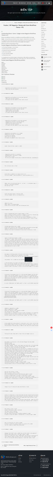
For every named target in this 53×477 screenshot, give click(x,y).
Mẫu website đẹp (22, 3)
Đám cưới (43, 35)
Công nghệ (43, 34)
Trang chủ (15, 3)
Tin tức (33, 3)
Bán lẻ (42, 26)
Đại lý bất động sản (47, 66)
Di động (42, 37)
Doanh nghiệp (43, 39)
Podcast (45, 69)
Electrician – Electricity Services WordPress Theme (11, 445)
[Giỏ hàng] (49, 3)
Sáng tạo (42, 48)
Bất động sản (43, 28)
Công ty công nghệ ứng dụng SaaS (47, 61)
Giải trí (42, 41)
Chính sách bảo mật (37, 475)
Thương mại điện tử (44, 50)
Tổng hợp (43, 52)
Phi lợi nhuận (43, 46)
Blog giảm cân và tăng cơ (47, 58)
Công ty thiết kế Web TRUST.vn (11, 475)
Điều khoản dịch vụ (47, 475)
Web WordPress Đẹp (9, 22)
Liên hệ (39, 3)
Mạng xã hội (43, 44)
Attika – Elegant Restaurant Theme (30, 445)
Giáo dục (42, 43)
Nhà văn (45, 63)
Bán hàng (43, 25)
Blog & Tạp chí (43, 30)
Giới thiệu (29, 3)
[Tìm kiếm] (46, 3)
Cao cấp (42, 32)
